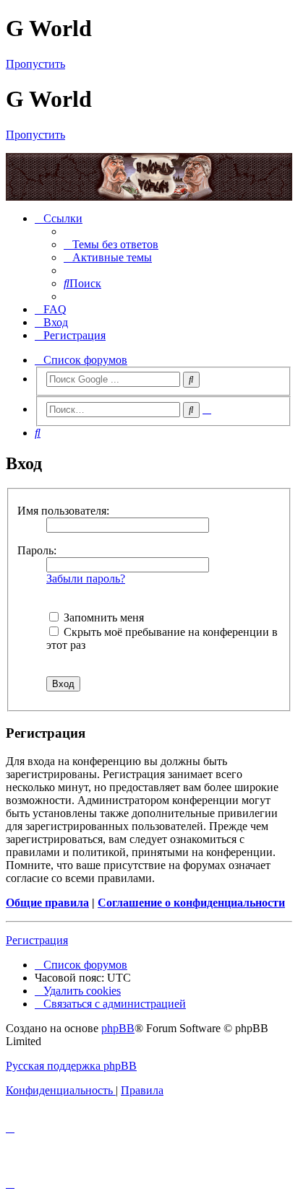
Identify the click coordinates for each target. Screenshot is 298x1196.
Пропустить (35, 64)
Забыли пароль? (85, 578)
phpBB (118, 1028)
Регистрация (37, 940)
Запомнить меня (102, 617)
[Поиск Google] (191, 380)
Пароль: (36, 550)
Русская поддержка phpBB (71, 1066)
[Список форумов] (149, 177)
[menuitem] (111, 244)
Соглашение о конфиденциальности (191, 902)
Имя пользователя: (63, 511)
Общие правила (47, 902)
